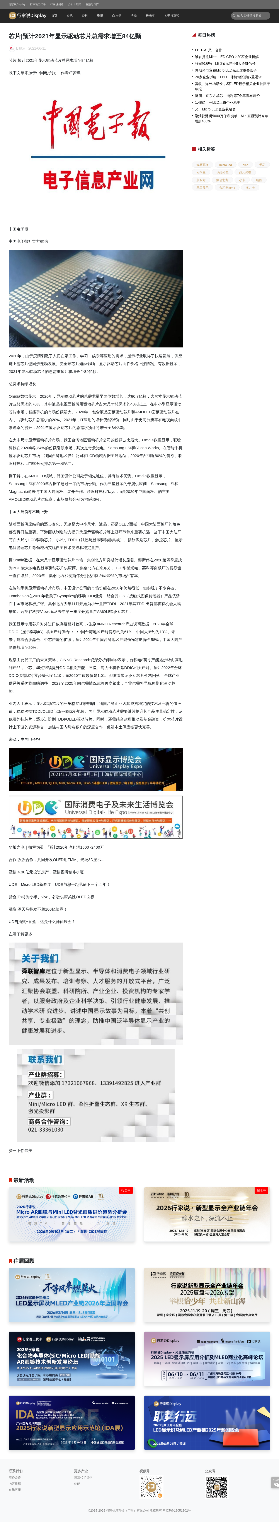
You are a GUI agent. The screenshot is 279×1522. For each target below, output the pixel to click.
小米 (242, 180)
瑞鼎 (259, 180)
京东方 (201, 180)
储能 (77, 1483)
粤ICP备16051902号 (177, 1510)
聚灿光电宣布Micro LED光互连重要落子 (226, 70)
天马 (262, 165)
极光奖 (150, 15)
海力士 (250, 187)
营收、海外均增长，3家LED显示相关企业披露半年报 (232, 86)
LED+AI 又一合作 (208, 50)
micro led (225, 165)
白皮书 (116, 15)
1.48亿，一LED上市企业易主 (217, 102)
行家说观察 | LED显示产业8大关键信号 (225, 63)
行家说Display (17, 4)
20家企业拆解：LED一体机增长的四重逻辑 (228, 77)
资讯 (69, 15)
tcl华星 (201, 172)
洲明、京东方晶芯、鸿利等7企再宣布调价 (227, 96)
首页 (54, 15)
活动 (134, 15)
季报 (100, 15)
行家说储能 (56, 4)
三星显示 (202, 187)
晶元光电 (245, 172)
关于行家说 (171, 15)
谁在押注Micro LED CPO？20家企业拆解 (227, 57)
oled (245, 165)
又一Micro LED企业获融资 (215, 109)
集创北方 (222, 180)
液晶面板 (202, 165)
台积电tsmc (227, 187)
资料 (85, 15)
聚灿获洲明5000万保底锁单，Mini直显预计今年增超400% (231, 118)
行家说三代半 (38, 4)
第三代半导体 (83, 1477)
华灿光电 (222, 172)
